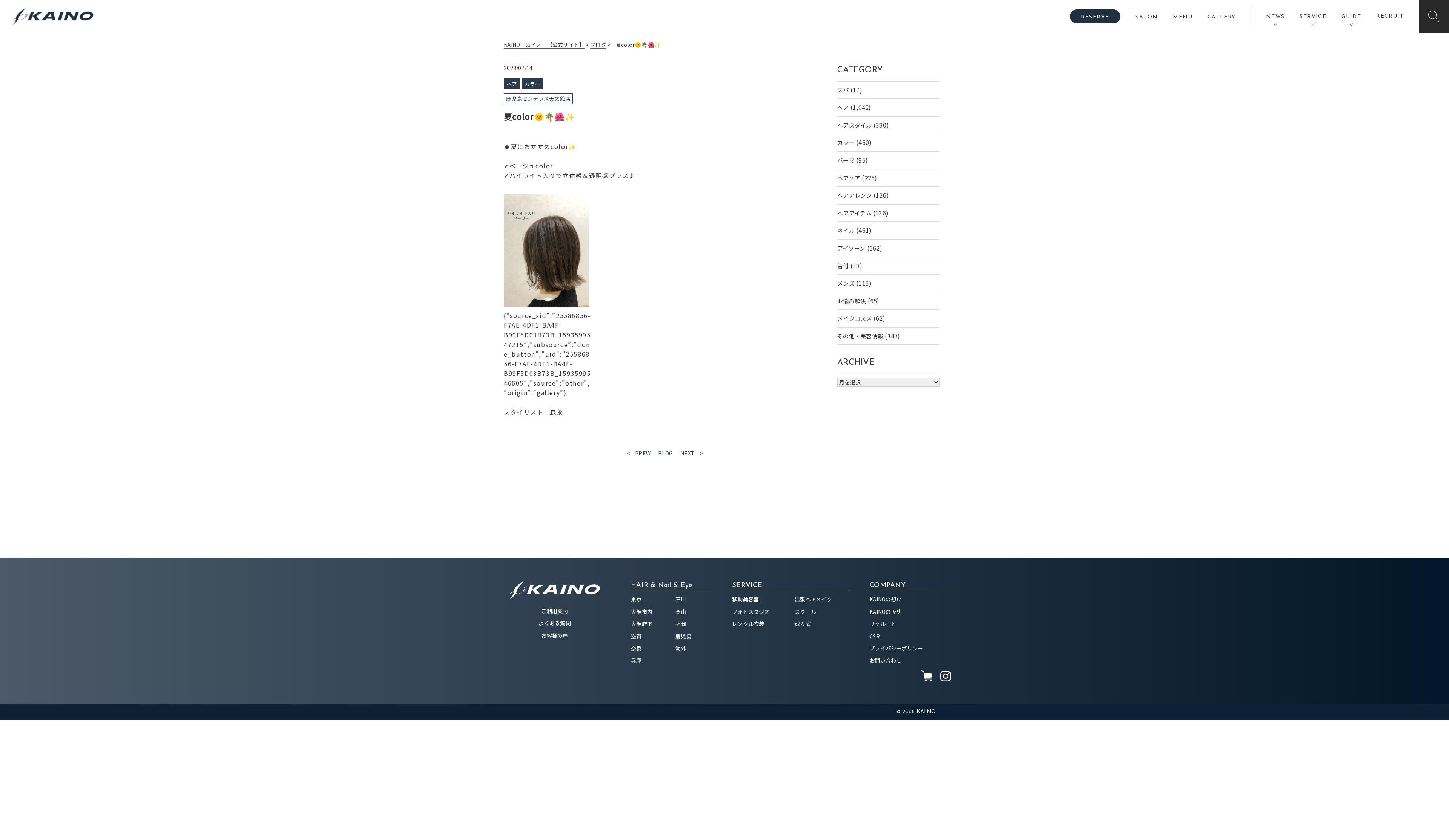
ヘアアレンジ (854, 195)
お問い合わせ (885, 660)
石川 (680, 599)
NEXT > (691, 453)
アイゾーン (851, 248)
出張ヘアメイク (813, 599)
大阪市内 (641, 611)
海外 (680, 648)
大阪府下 (641, 623)
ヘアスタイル (854, 125)
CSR (874, 636)
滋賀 (636, 636)
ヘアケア (848, 178)
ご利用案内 (554, 611)
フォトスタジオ (751, 611)
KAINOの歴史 (885, 611)
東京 (636, 599)
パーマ (846, 160)
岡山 (680, 611)
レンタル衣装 (748, 623)
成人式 (803, 623)
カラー (846, 142)
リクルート (882, 623)
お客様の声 (554, 635)
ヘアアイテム (854, 213)
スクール (805, 611)
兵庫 (636, 660)
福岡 (680, 623)
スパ (843, 90)
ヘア (843, 107)
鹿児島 (683, 636)
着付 (843, 266)
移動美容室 (745, 599)
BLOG (665, 453)
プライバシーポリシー (896, 648)
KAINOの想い (885, 599)
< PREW (639, 453)
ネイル (846, 230)
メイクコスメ (854, 318)
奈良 (636, 648)
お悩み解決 (851, 301)
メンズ (846, 283)
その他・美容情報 (860, 336)
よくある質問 (554, 623)
